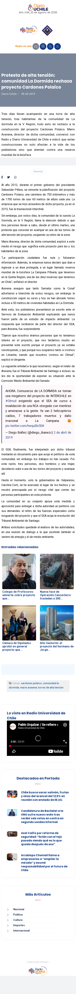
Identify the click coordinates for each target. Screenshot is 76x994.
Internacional (21, 930)
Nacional (38, 171)
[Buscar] (50, 46)
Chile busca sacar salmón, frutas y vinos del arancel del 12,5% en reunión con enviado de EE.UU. (45, 796)
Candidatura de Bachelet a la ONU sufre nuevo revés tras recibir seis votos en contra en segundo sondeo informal (42, 816)
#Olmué (11, 401)
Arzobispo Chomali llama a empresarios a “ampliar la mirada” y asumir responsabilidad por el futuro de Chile (44, 862)
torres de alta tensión (50, 687)
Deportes (19, 925)
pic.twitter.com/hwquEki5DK (24, 426)
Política (18, 914)
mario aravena (28, 687)
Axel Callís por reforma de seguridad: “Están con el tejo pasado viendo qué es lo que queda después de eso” (41, 838)
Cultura (17, 920)
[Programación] (43, 46)
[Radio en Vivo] (36, 46)
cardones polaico (31, 683)
